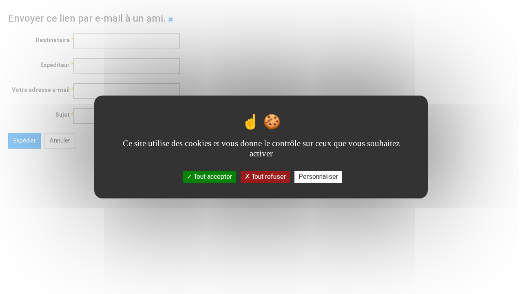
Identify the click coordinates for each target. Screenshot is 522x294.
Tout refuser (268, 177)
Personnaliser (318, 177)
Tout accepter (212, 177)
